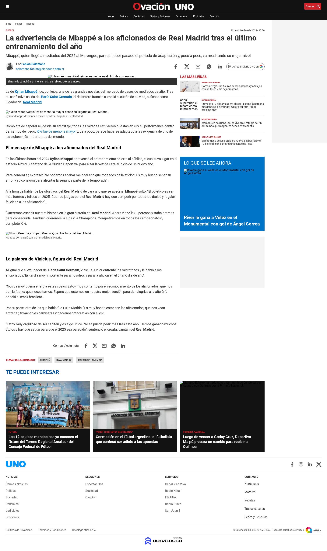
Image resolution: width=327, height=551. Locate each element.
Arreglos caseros (211, 82)
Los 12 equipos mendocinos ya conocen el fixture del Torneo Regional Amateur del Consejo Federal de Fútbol (43, 441)
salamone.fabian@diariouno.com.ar (40, 69)
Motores (249, 492)
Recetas (249, 500)
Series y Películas (160, 16)
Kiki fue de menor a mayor (56, 131)
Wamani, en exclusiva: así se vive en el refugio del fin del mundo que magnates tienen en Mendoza (232, 124)
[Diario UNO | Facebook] (292, 464)
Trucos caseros (254, 509)
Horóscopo (251, 484)
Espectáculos (94, 484)
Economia (182, 16)
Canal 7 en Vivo (175, 484)
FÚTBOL (13, 432)
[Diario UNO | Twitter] (318, 464)
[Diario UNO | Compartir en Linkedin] (220, 66)
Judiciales (12, 510)
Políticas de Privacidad (19, 530)
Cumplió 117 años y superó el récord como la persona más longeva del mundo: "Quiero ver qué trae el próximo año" (233, 106)
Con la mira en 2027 (211, 137)
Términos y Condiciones (52, 530)
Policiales (198, 16)
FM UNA (170, 497)
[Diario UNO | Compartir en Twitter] (187, 66)
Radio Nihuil (173, 491)
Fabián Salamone (33, 64)
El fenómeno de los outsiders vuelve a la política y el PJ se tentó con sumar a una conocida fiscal (231, 142)
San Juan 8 (172, 510)
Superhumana (209, 100)
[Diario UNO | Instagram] (301, 464)
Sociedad (139, 16)
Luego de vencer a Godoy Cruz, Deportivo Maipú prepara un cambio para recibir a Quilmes (217, 441)
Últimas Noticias (17, 484)
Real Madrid (32, 102)
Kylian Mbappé (26, 91)
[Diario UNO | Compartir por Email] (198, 66)
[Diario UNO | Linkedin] (309, 464)
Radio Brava (173, 504)
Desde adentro (209, 119)
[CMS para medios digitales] (163, 541)
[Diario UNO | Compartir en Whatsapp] (209, 66)
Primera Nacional (194, 432)
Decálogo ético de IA (84, 530)
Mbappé (45, 360)
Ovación (215, 16)
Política (123, 16)
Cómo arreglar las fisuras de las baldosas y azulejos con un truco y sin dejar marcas (232, 88)
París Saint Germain (56, 97)
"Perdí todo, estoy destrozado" (114, 432)
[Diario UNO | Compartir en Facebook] (175, 66)
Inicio (110, 16)
